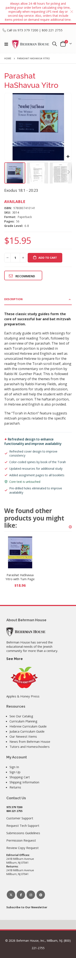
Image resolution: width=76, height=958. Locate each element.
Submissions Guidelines (23, 833)
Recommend (25, 276)
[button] (68, 156)
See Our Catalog (21, 716)
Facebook (21, 894)
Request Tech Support (22, 825)
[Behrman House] (25, 631)
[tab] (38, 299)
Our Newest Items (23, 736)
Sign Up (15, 772)
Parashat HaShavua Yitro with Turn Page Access (19, 577)
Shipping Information (24, 782)
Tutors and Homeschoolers (30, 746)
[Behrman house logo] (30, 44)
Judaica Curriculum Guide (27, 731)
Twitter (11, 894)
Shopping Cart (20, 777)
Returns (15, 787)
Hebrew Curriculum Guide (28, 726)
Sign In (14, 767)
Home (7, 58)
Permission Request (21, 840)
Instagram (31, 894)
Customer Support (19, 818)
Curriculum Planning (23, 721)
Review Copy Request (22, 848)
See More (14, 659)
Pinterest (41, 894)
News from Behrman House (30, 741)
